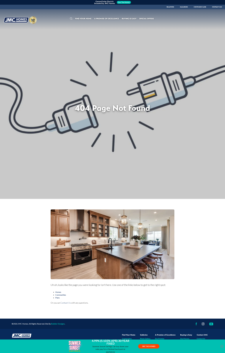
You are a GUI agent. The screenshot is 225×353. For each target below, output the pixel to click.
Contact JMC (202, 335)
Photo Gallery (145, 339)
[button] (71, 18)
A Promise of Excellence (165, 335)
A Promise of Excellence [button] (106, 18)
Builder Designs (58, 324)
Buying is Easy (186, 335)
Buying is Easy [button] (129, 18)
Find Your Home (128, 335)
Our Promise (159, 339)
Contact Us (65, 302)
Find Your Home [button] (83, 18)
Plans (57, 298)
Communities (60, 295)
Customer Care (200, 7)
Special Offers (146, 18)
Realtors (170, 7)
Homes (58, 292)
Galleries (184, 7)
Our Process (184, 339)
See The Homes (148, 346)
